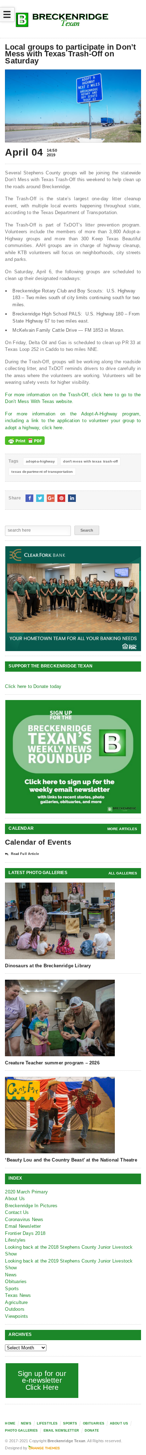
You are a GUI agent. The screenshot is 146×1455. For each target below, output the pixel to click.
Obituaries (16, 1281)
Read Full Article (25, 854)
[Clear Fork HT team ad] (73, 598)
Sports (12, 1288)
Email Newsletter (23, 1226)
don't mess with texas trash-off (90, 461)
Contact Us (17, 1212)
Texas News (18, 1295)
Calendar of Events (38, 842)
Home (10, 1423)
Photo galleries (21, 1430)
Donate (92, 1430)
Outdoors (14, 1309)
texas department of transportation (42, 472)
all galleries (122, 873)
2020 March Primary (26, 1191)
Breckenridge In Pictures (31, 1205)
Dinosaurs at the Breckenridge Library (48, 965)
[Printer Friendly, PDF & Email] (25, 440)
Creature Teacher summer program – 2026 (52, 1062)
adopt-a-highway (40, 461)
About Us (15, 1198)
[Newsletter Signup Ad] (73, 756)
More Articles (122, 829)
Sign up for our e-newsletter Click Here (42, 1380)
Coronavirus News (24, 1219)
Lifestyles (15, 1240)
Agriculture (16, 1302)
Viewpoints (16, 1316)
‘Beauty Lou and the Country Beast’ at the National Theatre (71, 1160)
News (11, 1274)
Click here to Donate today (33, 686)
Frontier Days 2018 (25, 1233)
